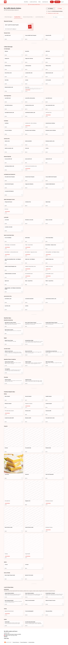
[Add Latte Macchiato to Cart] (42, 69)
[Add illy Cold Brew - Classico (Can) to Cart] (63, 248)
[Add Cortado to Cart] (42, 83)
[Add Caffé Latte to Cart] (63, 55)
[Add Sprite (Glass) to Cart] (42, 241)
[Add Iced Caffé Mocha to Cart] (63, 101)
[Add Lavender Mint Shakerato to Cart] (22, 195)
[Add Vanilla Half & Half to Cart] (63, 162)
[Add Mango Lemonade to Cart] (63, 223)
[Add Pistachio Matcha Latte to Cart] (22, 91)
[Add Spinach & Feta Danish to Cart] (42, 578)
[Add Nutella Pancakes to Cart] (42, 383)
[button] (8, 17)
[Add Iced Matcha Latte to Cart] (22, 302)
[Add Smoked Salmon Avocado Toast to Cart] (63, 354)
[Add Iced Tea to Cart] (42, 309)
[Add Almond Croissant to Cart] (42, 400)
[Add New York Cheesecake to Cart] (63, 478)
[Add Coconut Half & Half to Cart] (22, 162)
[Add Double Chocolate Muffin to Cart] (22, 421)
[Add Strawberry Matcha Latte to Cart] (63, 144)
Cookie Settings (31, 642)
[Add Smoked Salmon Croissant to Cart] (63, 597)
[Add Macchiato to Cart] (42, 55)
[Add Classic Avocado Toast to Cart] (22, 354)
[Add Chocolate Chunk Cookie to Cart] (63, 421)
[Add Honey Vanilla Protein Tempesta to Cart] (42, 39)
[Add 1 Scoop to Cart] (22, 568)
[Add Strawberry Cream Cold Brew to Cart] (63, 134)
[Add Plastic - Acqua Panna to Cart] (63, 284)
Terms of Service (16, 642)
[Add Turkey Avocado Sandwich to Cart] (42, 604)
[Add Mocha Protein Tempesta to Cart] (22, 187)
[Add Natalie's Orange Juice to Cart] (63, 263)
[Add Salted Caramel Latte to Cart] (63, 76)
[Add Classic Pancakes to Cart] (22, 383)
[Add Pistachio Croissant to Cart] (22, 407)
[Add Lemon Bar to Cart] (22, 478)
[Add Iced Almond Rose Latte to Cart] (42, 109)
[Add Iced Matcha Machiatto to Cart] (42, 302)
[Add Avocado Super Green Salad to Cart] (42, 625)
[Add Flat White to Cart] (22, 83)
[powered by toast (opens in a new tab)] (8, 642)
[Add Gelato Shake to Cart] (63, 205)
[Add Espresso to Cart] (22, 55)
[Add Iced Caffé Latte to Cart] (22, 39)
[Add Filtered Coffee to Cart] (63, 69)
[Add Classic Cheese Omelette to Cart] (22, 365)
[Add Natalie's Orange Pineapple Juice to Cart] (22, 270)
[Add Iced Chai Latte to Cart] (22, 309)
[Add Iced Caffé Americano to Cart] (22, 109)
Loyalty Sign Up (45, 1)
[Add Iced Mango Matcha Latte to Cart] (22, 169)
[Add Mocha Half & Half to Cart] (42, 162)
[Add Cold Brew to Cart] (22, 126)
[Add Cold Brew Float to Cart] (42, 205)
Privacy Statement (23, 642)
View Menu (26, 1)
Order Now (57, 1)
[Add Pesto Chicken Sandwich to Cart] (42, 597)
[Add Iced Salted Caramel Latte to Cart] (22, 116)
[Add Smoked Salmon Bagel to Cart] (42, 344)
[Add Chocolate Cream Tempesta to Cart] (22, 180)
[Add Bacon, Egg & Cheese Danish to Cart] (22, 578)
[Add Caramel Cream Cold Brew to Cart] (63, 126)
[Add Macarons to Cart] (42, 478)
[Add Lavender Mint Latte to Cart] (42, 76)
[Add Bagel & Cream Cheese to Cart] (22, 344)
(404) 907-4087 (6, 633)
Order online (6, 638)
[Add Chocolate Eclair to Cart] (42, 451)
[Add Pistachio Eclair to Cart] (63, 451)
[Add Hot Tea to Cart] (63, 152)
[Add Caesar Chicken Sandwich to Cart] (22, 597)
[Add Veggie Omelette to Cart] (42, 365)
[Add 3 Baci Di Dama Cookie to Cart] (42, 531)
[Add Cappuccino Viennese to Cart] (42, 62)
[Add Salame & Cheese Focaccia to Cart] (63, 604)
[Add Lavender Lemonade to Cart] (22, 230)
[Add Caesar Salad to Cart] (22, 625)
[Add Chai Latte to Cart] (42, 152)
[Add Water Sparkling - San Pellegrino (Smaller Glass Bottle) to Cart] (22, 291)
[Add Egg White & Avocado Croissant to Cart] (22, 326)
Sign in (62, 1)
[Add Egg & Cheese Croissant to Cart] (22, 333)
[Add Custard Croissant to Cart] (63, 407)
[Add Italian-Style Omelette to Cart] (63, 365)
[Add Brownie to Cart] (22, 451)
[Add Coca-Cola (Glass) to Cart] (22, 241)
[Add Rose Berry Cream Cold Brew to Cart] (42, 134)
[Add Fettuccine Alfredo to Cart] (63, 614)
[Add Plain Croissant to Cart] (22, 400)
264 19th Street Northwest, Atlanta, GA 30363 (12, 634)
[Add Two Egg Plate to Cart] (22, 372)
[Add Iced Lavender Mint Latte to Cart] (63, 109)
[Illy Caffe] (5, 2)
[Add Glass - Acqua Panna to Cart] (42, 284)
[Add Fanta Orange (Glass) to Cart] (63, 241)
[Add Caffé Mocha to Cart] (63, 62)
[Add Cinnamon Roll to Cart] (42, 414)
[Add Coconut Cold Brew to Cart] (22, 134)
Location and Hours (33, 1)
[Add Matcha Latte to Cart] (22, 144)
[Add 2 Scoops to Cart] (42, 568)
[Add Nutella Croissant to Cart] (63, 400)
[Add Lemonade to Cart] (22, 223)
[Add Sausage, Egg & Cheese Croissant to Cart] (63, 326)
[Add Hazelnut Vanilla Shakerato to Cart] (63, 187)
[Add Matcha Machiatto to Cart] (42, 144)
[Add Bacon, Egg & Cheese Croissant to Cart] (42, 326)
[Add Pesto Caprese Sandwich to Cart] (22, 604)
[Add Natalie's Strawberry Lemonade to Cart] (22, 277)
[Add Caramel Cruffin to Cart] (63, 39)
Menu (39, 1)
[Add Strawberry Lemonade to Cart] (42, 223)
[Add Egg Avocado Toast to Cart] (42, 354)
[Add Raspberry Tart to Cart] (42, 504)
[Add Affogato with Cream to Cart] (22, 205)
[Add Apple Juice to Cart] (22, 284)
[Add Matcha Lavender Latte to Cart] (22, 152)
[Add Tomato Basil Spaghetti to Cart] (42, 614)
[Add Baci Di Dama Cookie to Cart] (22, 531)
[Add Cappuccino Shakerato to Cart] (42, 187)
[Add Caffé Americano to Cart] (22, 69)
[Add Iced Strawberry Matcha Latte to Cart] (63, 302)
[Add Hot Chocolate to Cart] (63, 83)
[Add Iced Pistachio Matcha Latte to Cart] (42, 116)
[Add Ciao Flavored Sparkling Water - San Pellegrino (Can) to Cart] (22, 263)
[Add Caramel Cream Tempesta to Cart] (42, 180)
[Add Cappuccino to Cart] (22, 62)
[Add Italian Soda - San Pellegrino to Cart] (42, 263)
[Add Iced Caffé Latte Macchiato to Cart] (42, 101)
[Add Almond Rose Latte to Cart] (22, 76)
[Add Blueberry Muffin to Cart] (42, 421)
